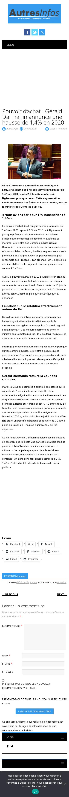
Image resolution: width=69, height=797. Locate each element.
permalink (61, 582)
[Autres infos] (34, 22)
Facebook (27, 32)
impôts (33, 582)
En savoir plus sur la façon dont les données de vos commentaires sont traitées (32, 726)
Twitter (34, 32)
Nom (6, 655)
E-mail (7, 663)
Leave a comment (58, 128)
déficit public (22, 582)
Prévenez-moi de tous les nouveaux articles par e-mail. (34, 701)
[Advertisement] (34, 75)
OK (35, 791)
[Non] (64, 784)
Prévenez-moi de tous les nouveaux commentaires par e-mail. (26, 686)
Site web (7, 671)
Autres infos (12, 128)
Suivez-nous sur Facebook (25, 763)
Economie (21, 576)
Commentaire (12, 626)
